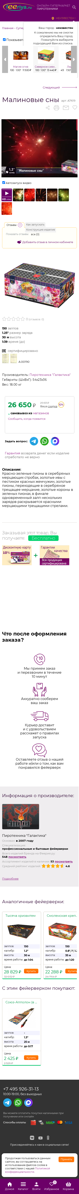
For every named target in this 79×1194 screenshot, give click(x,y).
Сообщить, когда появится (27, 418)
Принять (66, 1159)
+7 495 (21, 1089)
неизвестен (65, 18)
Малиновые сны (30, 99)
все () (35, 234)
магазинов (41, 413)
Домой (9, 1189)
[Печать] (56, 107)
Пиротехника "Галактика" (50, 375)
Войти (36, 1189)
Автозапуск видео (18, 183)
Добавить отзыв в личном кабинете (47, 242)
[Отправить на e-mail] (66, 108)
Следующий (51, 87)
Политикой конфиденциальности (27, 1170)
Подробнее (10, 878)
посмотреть (17, 856)
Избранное (51, 1186)
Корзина (68, 1189)
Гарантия (12, 453)
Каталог (23, 1189)
